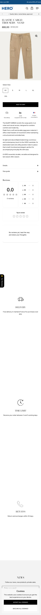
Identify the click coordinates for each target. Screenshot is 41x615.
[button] (29, 185)
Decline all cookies (20, 608)
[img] (10, 194)
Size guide (6, 171)
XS (5, 90)
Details (5, 165)
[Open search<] (27, 8)
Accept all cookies (20, 602)
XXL (5, 96)
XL (33, 90)
